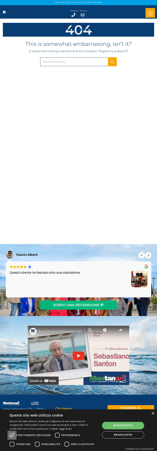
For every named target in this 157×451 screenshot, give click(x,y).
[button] (148, 255)
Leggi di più (65, 428)
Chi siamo (63, 409)
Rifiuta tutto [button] (123, 434)
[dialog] (78, 430)
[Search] (112, 61)
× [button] (152, 413)
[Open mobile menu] (150, 13)
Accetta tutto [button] (123, 425)
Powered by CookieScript (140, 449)
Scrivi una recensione (76, 305)
